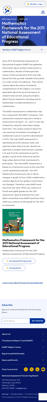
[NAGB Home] (7, 10)
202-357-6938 (8, 388)
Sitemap (5, 394)
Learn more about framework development (22, 282)
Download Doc (15, 268)
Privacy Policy (17, 394)
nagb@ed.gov (21, 388)
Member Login (36, 4)
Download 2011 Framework (20, 261)
